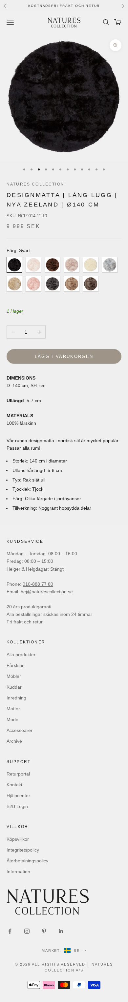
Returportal (18, 773)
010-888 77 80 (38, 584)
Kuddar (14, 687)
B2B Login (17, 806)
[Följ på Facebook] (10, 931)
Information (18, 871)
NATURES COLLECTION (35, 184)
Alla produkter (21, 654)
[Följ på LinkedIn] (61, 931)
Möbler (14, 676)
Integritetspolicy (23, 850)
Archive (14, 741)
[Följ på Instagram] (27, 931)
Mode (12, 719)
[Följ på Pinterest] (44, 931)
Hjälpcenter (18, 795)
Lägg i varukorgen (64, 356)
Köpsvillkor (18, 839)
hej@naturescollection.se (47, 591)
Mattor (13, 708)
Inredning (16, 697)
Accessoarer (19, 730)
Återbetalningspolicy (27, 860)
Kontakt (14, 784)
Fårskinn (16, 665)
